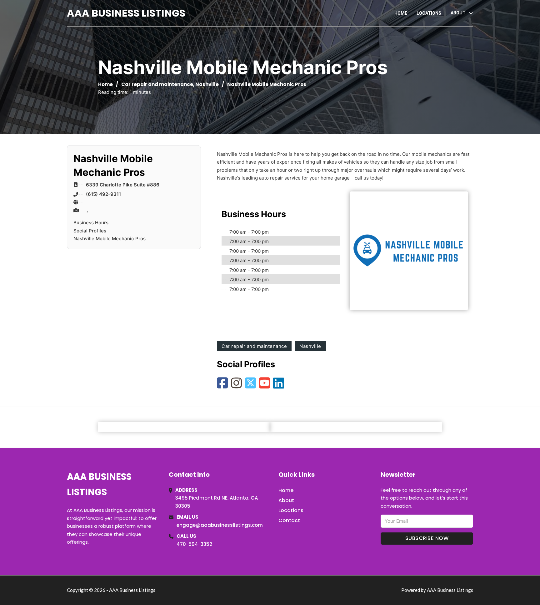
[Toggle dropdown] (471, 13)
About (286, 500)
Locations (429, 13)
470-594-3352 (194, 544)
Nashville (207, 84)
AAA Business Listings (126, 13)
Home (400, 13)
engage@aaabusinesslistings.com (220, 525)
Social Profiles (89, 231)
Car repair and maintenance (157, 84)
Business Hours (90, 223)
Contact (289, 520)
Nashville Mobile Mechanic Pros (109, 238)
